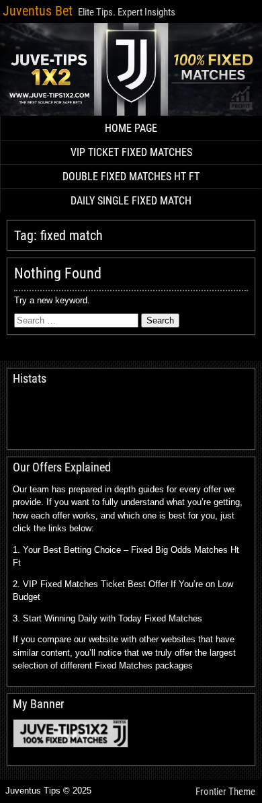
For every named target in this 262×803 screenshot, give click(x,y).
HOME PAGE (131, 128)
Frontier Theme (225, 792)
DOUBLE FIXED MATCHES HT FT (131, 176)
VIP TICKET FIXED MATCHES (131, 152)
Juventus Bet (38, 11)
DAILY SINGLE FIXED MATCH (131, 200)
